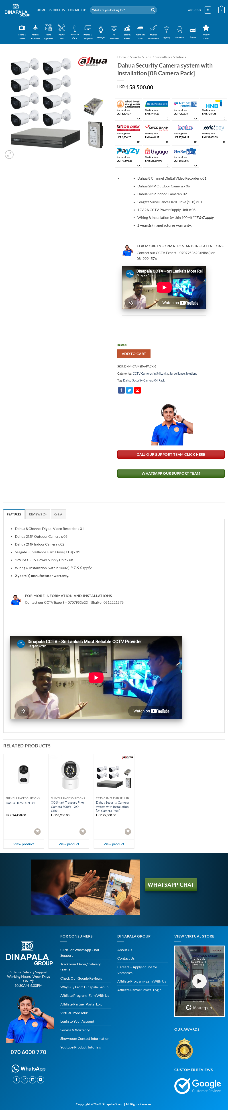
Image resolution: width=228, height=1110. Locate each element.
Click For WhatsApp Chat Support (79, 953)
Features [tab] (14, 514)
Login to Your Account (77, 1021)
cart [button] (38, 831)
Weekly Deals (206, 36)
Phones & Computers (88, 36)
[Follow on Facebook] (16, 1079)
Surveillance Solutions (170, 57)
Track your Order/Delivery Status (80, 967)
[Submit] (153, 10)
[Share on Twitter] (129, 390)
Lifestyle (101, 37)
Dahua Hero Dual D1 (20, 803)
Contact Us (77, 10)
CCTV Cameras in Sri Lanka (150, 373)
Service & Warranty (75, 1030)
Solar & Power (127, 36)
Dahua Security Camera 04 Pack (144, 380)
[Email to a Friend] (137, 390)
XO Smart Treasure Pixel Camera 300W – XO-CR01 (68, 806)
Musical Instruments (153, 36)
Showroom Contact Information (84, 1038)
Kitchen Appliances (35, 36)
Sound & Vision (22, 36)
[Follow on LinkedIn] (32, 1079)
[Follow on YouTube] (40, 1079)
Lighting (166, 37)
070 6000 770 (28, 1051)
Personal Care (75, 36)
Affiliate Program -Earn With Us (141, 981)
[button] (207, 10)
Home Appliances (48, 36)
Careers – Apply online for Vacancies (137, 970)
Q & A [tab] (58, 514)
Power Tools (62, 36)
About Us (124, 950)
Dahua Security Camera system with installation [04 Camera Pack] (112, 806)
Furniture (180, 37)
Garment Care (140, 36)
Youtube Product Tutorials (80, 1047)
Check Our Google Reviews (81, 978)
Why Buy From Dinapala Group (84, 987)
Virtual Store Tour (74, 1013)
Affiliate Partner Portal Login (82, 1004)
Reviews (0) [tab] (38, 514)
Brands (193, 37)
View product (23, 844)
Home (41, 10)
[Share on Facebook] (121, 390)
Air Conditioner (114, 36)
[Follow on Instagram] (24, 1079)
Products (57, 10)
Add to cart (134, 354)
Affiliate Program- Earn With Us (84, 995)
